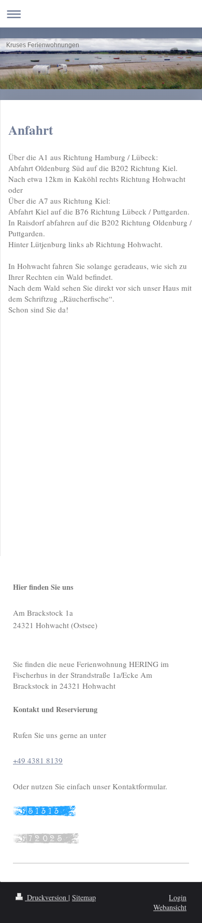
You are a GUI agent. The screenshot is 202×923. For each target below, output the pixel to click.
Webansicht (169, 907)
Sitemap (84, 897)
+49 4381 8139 (38, 760)
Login (177, 897)
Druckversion (46, 897)
